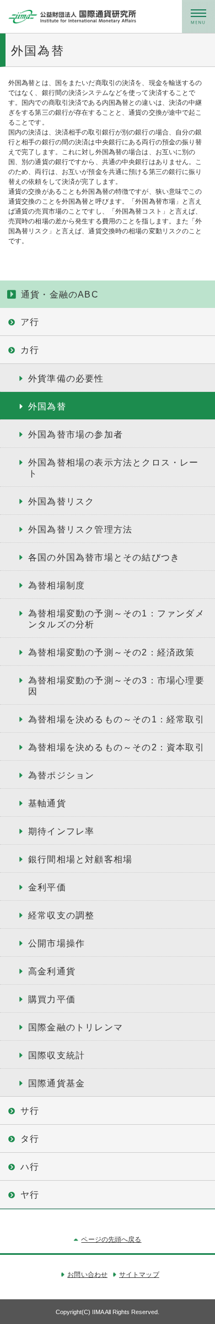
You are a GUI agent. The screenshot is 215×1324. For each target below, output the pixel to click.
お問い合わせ (87, 1274)
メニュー (198, 16)
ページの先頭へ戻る (111, 1239)
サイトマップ (139, 1274)
